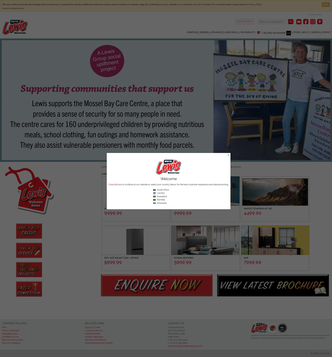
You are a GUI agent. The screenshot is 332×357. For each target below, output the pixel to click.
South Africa (163, 189)
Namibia (161, 199)
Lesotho (161, 193)
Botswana (162, 203)
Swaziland (162, 196)
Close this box (115, 184)
